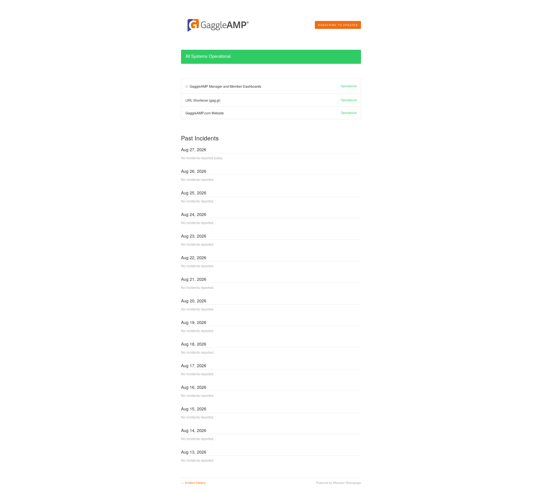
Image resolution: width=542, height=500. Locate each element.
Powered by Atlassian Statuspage (338, 483)
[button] (338, 25)
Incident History (193, 483)
